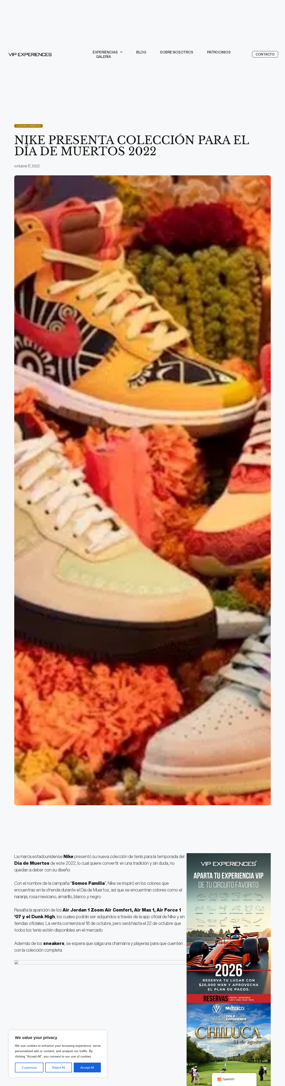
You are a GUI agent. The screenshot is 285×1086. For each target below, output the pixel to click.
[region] (58, 1053)
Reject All (58, 1067)
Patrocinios (219, 52)
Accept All (87, 1067)
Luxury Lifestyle (28, 125)
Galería (103, 56)
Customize (29, 1067)
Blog (141, 52)
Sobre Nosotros (176, 52)
